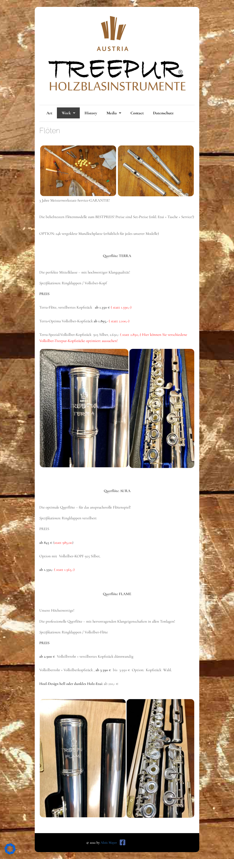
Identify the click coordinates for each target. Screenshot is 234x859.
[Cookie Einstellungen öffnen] (10, 853)
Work (66, 112)
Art (49, 112)
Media (111, 112)
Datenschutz (163, 112)
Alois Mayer (109, 842)
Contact (137, 112)
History (91, 112)
